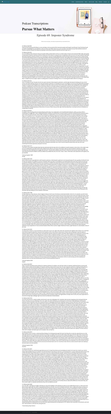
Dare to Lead (91, 1)
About (86, 1)
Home (73, 1)
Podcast (100, 1)
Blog (96, 1)
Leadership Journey (79, 1)
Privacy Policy (34, 412)
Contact (105, 1)
